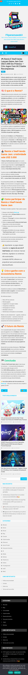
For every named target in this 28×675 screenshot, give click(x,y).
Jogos (4, 622)
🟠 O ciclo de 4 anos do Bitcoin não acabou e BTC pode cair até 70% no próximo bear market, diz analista (24, 390)
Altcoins (5, 525)
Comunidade (6, 610)
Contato (5, 583)
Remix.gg (16, 212)
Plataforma (5, 559)
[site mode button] (22, 53)
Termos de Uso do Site (8, 589)
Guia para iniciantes (7, 548)
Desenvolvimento (7, 616)
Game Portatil (6, 545)
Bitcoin (4, 530)
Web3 (3, 71)
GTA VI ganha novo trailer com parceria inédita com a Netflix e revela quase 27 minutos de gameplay (14, 490)
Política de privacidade (8, 580)
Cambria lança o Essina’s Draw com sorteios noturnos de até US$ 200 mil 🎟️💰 (13, 496)
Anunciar (5, 604)
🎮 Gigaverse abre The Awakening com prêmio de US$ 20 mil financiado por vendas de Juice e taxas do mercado (14, 513)
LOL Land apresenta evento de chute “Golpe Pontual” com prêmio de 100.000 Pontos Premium (14, 418)
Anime (4, 527)
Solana (4, 562)
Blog (4, 533)
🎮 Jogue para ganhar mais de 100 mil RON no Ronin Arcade (5, 390)
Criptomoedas (6, 539)
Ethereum (5, 542)
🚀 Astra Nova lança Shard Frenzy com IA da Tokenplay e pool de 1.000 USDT (14, 507)
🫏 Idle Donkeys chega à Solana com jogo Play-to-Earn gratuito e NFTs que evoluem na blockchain (14, 501)
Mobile (4, 554)
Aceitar (10, 672)
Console (5, 536)
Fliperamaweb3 (14, 35)
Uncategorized (6, 565)
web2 (4, 568)
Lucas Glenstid (19, 74)
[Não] (26, 669)
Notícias (5, 557)
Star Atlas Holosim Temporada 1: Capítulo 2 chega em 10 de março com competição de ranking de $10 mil (14, 470)
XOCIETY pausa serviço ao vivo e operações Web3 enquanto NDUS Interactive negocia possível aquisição (12, 444)
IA (3, 551)
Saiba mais (17, 672)
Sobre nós (5, 586)
